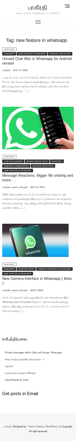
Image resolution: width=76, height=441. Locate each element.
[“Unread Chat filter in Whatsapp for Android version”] (27, 91)
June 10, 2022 (20, 70)
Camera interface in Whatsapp (54, 269)
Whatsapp (9, 49)
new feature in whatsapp (32, 54)
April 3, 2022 (37, 290)
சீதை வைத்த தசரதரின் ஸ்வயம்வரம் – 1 (24, 359)
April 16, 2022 (37, 186)
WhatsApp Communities (16, 166)
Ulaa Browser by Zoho (16, 379)
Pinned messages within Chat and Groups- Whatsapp (33, 352)
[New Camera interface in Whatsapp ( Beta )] (35, 226)
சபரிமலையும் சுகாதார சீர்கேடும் (20, 373)
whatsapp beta (26, 269)
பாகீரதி (38, 7)
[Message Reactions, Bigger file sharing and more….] (38, 109)
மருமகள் (9, 366)
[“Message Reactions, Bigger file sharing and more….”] (23, 208)
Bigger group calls (37, 161)
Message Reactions (43, 166)
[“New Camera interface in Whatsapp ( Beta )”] (22, 311)
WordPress (52, 426)
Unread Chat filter (60, 54)
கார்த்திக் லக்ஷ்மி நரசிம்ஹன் (15, 186)
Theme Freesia (36, 426)
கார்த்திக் (6, 70)
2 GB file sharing (13, 161)
